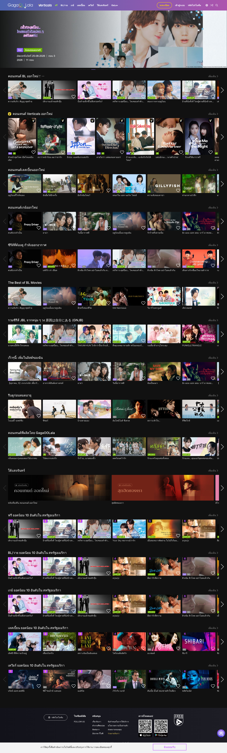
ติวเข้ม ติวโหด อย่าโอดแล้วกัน (161, 270)
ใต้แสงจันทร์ (102, 5)
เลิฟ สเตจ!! (187, 308)
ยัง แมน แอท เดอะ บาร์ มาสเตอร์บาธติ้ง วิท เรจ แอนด (198, 232)
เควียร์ (91, 5)
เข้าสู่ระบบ (180, 5)
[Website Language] (206, 5)
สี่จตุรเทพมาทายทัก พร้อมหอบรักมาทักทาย (129, 345)
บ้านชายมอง (83, 420)
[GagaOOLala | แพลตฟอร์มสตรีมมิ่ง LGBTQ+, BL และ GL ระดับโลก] (20, 5)
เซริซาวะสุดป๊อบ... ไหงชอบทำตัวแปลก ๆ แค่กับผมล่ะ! (129, 101)
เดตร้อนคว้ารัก (119, 458)
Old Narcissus (119, 308)
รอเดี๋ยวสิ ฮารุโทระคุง (157, 345)
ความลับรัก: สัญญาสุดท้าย (20, 101)
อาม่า (45, 232)
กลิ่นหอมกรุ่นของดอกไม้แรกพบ (22, 458)
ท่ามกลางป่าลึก (189, 195)
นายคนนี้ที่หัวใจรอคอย (18, 345)
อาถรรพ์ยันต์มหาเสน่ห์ (53, 383)
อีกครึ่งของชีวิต (85, 308)
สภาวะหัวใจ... (153, 420)
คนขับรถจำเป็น (15, 232)
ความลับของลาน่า (155, 195)
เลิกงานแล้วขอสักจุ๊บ (52, 101)
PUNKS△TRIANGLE (192, 345)
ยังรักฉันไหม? (84, 195)
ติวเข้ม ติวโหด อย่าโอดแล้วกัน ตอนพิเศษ (94, 270)
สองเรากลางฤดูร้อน (156, 101)
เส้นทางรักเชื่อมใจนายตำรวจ (195, 270)
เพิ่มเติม (212, 76)
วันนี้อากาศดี (83, 232)
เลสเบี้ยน (81, 5)
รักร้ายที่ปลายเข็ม (155, 232)
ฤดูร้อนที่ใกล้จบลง (16, 195)
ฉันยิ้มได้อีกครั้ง (50, 195)
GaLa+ (114, 5)
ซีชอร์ (45, 420)
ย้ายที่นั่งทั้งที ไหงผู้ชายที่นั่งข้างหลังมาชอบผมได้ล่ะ (198, 101)
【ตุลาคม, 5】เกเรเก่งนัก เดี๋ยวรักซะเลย (24, 383)
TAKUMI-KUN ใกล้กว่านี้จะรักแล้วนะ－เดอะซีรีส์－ (94, 345)
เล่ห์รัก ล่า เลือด (50, 270)
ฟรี (56, 5)
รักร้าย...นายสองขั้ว (86, 458)
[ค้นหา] (216, 5)
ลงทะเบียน (164, 5)
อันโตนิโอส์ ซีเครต (121, 420)
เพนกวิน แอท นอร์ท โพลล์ (125, 195)
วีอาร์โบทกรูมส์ (154, 308)
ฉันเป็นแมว (152, 383)
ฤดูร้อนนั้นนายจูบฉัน (122, 232)
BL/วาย (64, 5)
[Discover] (211, 5)
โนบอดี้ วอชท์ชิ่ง (15, 420)
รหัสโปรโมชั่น (194, 5)
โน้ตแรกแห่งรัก (50, 458)
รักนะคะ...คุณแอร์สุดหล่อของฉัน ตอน (198, 458)
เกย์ (72, 5)
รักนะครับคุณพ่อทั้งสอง (158, 458)
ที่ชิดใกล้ (186, 420)
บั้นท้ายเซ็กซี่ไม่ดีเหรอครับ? (90, 101)
